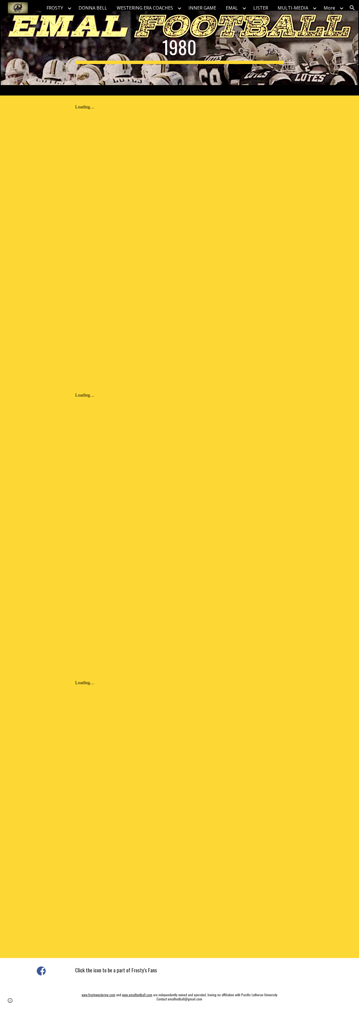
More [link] (329, 8)
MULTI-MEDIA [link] (293, 8)
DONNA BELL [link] (93, 8)
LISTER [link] (260, 8)
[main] (179, 47)
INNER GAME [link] (202, 8)
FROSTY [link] (55, 8)
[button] (352, 8)
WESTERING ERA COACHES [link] (145, 8)
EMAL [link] (232, 8)
